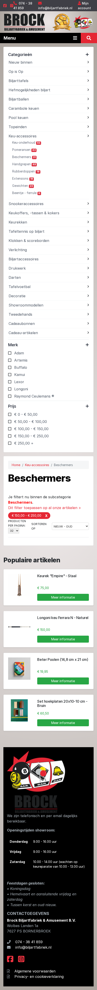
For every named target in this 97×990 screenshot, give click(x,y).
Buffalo (20, 367)
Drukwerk (17, 268)
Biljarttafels (18, 80)
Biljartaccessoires (24, 259)
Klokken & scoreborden (29, 240)
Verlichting (18, 250)
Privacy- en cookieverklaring (39, 976)
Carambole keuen (24, 108)
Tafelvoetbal (19, 286)
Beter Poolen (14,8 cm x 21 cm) (62, 659)
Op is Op (16, 71)
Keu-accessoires (23, 136)
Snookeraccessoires (26, 203)
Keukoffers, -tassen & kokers (34, 213)
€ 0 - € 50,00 (25, 414)
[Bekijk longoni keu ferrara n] (19, 627)
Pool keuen (18, 117)
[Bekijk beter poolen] (19, 668)
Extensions (22, 178)
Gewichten (22, 186)
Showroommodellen (26, 305)
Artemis (21, 360)
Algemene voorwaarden (34, 971)
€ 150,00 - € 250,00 (31, 436)
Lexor (19, 382)
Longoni (21, 389)
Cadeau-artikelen (23, 333)
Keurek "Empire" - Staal (56, 576)
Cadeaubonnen (22, 323)
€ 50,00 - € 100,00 (30, 421)
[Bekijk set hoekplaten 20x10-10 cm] (19, 710)
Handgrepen (24, 164)
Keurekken (18, 222)
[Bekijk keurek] (19, 585)
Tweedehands (20, 314)
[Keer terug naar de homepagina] (24, 21)
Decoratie (17, 296)
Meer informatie (63, 597)
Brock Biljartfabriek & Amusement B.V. (41, 920)
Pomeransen (24, 150)
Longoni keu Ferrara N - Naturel (62, 617)
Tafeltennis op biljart (26, 231)
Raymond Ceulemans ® (34, 396)
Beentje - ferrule (26, 193)
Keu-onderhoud (26, 142)
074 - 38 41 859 (29, 942)
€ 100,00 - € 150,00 (31, 429)
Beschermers (24, 157)
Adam (19, 353)
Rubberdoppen (25, 171)
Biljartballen (19, 99)
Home (16, 465)
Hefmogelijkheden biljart (29, 90)
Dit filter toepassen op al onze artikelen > (44, 507)
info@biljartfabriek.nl (55, 8)
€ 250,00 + (24, 443)
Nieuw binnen (20, 62)
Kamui (19, 374)
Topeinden (18, 127)
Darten (15, 277)
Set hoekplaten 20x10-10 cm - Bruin (62, 703)
